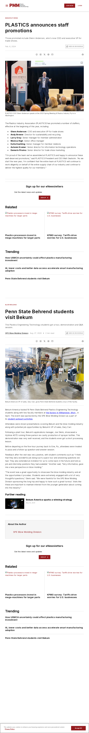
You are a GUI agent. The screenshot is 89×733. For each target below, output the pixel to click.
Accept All (78, 728)
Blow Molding (11, 305)
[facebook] (37, 54)
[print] (83, 54)
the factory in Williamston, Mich (60, 413)
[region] (44, 728)
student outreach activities (20, 419)
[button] (6, 5)
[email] (52, 54)
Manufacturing (11, 18)
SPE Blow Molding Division (16, 333)
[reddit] (48, 54)
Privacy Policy (10, 729)
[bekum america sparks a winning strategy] (14, 503)
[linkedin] (41, 54)
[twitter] (44, 54)
